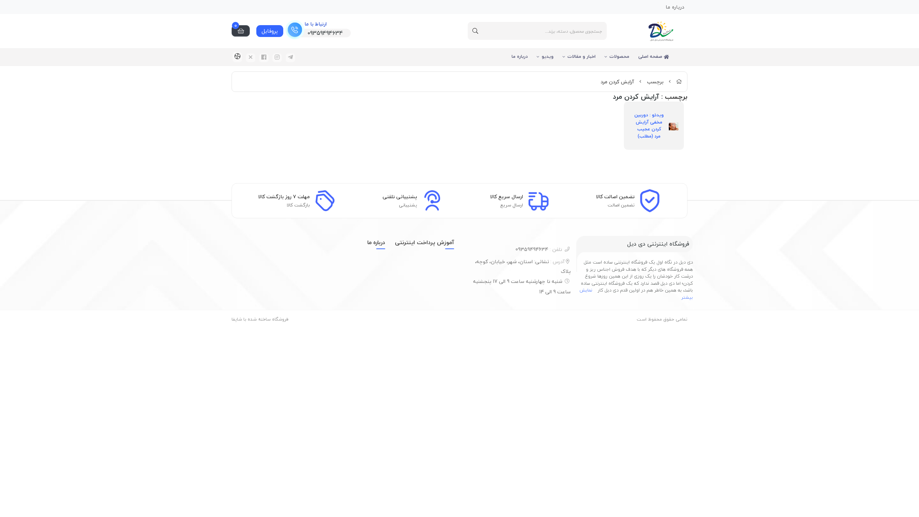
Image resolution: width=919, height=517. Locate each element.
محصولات (619, 56)
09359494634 (539, 249)
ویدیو (548, 56)
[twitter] (250, 58)
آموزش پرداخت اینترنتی (424, 242)
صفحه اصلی (651, 56)
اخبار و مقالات (582, 56)
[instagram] (277, 58)
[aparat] (237, 57)
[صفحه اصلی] (679, 81)
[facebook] (263, 58)
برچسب (655, 81)
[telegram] (290, 58)
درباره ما (520, 56)
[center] (475, 31)
